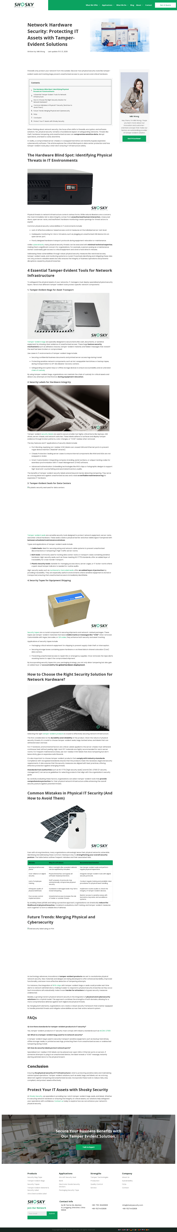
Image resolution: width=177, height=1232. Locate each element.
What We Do (121, 5)
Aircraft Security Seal (67, 1177)
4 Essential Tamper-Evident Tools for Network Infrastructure (50, 96)
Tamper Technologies (99, 1177)
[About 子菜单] (143, 5)
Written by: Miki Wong (36, 51)
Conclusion (38, 118)
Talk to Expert (89, 1147)
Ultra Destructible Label (37, 1193)
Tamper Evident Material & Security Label (38, 1189)
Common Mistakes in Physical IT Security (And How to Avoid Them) (53, 106)
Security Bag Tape (34, 1177)
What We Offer (92, 5)
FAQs (35, 114)
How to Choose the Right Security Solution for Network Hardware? (50, 101)
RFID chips (57, 985)
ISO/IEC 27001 (105, 1031)
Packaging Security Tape (69, 1190)
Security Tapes (33, 1184)
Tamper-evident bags (36, 342)
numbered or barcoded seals (62, 570)
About (138, 5)
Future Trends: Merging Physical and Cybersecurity (52, 111)
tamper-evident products (53, 734)
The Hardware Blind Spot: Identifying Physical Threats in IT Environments (51, 90)
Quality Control (97, 1184)
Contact (148, 5)
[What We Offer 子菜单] (100, 5)
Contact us (58, 1101)
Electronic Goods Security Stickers (69, 1185)
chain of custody (38, 370)
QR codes (62, 637)
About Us (125, 1177)
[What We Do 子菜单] (128, 5)
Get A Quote (165, 5)
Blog (132, 5)
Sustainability (127, 1181)
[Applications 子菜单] (114, 5)
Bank (61, 1181)
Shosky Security (36, 1096)
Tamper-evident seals (36, 535)
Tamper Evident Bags (36, 1181)
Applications (107, 5)
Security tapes (33, 632)
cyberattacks (38, 244)
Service (93, 1188)
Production (95, 1181)
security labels (47, 434)
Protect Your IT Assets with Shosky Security (49, 121)
